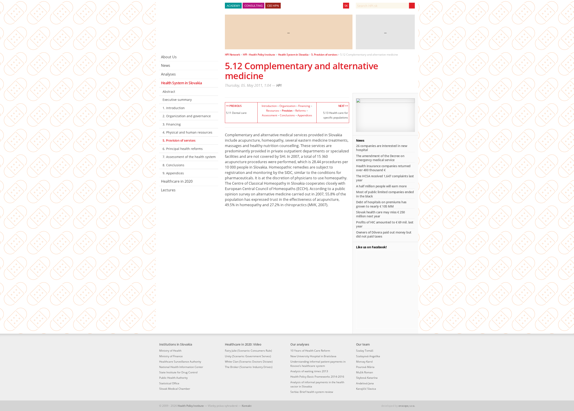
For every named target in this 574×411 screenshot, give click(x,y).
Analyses (168, 74)
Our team (363, 344)
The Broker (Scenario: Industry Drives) (248, 367)
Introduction (269, 106)
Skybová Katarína (367, 378)
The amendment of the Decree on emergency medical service (380, 158)
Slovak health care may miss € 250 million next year (380, 214)
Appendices (305, 115)
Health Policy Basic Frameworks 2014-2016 (317, 377)
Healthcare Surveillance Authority (180, 361)
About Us (169, 56)
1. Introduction (174, 108)
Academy (233, 6)
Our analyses (299, 344)
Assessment (269, 115)
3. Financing (172, 124)
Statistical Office (169, 383)
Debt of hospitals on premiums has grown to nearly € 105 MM (381, 204)
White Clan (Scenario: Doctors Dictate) (249, 361)
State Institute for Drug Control (178, 372)
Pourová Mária (365, 367)
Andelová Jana (365, 383)
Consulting (253, 6)
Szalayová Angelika (368, 356)
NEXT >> (343, 106)
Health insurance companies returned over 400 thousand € (383, 168)
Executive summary (177, 99)
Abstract (169, 91)
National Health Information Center (181, 367)
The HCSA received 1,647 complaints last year (385, 178)
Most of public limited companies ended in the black (385, 194)
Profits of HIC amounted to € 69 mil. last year (384, 224)
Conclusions (287, 115)
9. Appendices (173, 173)
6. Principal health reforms (183, 149)
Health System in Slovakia (181, 82)
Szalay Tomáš (364, 351)
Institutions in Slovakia (175, 344)
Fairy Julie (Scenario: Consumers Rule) (248, 351)
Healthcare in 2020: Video (243, 344)
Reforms (300, 110)
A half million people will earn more (381, 186)
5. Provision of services (179, 140)
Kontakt (247, 406)
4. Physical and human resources (187, 132)
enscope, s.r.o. (406, 406)
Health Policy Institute (191, 406)
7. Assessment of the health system (189, 157)
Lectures (168, 190)
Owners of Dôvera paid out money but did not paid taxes (383, 234)
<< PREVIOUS (234, 106)
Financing (304, 106)
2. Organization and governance (187, 116)
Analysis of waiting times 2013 (309, 371)
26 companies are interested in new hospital (381, 148)
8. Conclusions (173, 165)
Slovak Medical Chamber (174, 389)
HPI (279, 85)
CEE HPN (273, 6)
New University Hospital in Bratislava (313, 356)
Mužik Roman (364, 372)
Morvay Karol (364, 361)
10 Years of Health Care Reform (310, 351)
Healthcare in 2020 (177, 181)
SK (346, 6)
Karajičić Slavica (366, 389)
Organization (287, 106)
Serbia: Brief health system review (311, 392)
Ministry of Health (170, 351)
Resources (272, 110)
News (165, 65)
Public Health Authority (173, 378)
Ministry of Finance (171, 356)
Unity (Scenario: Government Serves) (248, 356)
